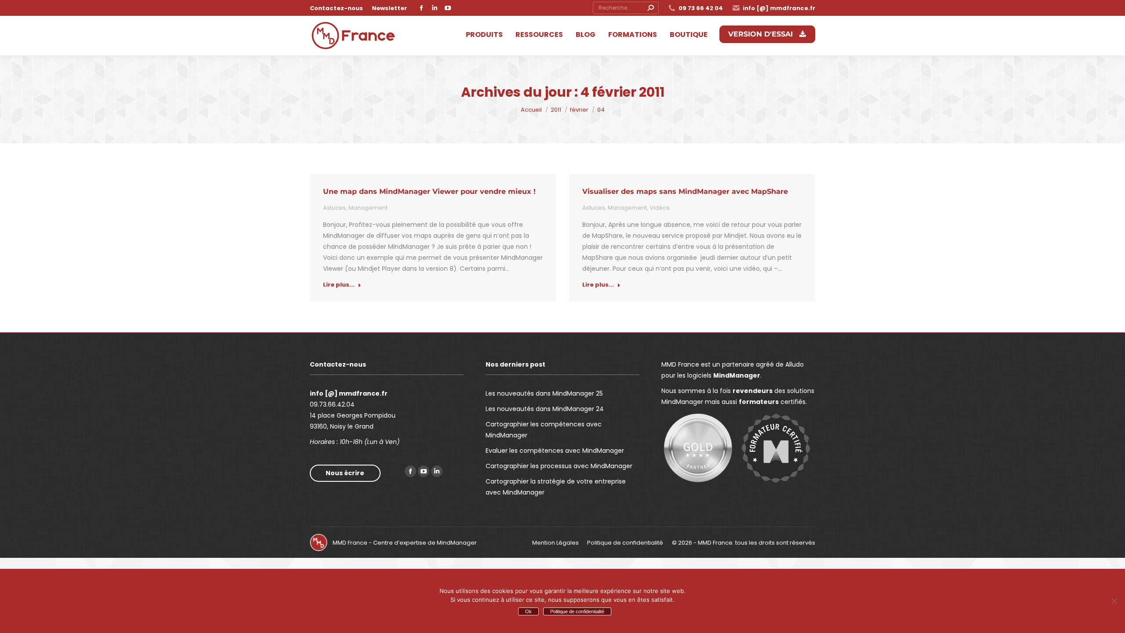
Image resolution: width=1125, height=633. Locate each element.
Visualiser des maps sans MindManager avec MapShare (685, 191)
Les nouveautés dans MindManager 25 (544, 393)
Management (368, 208)
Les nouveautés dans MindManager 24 (545, 408)
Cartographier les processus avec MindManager (559, 466)
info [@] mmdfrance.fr (779, 8)
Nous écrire (345, 473)
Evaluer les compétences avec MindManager (555, 450)
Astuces (334, 208)
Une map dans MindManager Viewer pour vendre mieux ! (429, 191)
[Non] (1114, 601)
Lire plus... (339, 285)
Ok (528, 611)
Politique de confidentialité (577, 611)
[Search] (650, 8)
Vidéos (660, 208)
